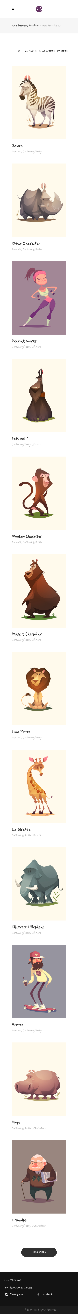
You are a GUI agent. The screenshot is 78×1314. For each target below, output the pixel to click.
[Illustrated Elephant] (39, 884)
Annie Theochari (19, 26)
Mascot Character (27, 634)
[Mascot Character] (39, 590)
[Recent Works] (39, 298)
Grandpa (19, 1220)
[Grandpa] (39, 1177)
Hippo (16, 1122)
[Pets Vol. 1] (39, 395)
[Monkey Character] (39, 493)
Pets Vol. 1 (20, 438)
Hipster (17, 1024)
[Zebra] (39, 102)
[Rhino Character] (39, 200)
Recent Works (24, 341)
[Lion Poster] (39, 688)
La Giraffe (21, 829)
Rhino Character (26, 243)
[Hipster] (39, 981)
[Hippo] (39, 1079)
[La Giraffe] (39, 786)
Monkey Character (27, 536)
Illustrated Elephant (28, 927)
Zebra (17, 146)
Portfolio (32, 26)
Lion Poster (21, 731)
